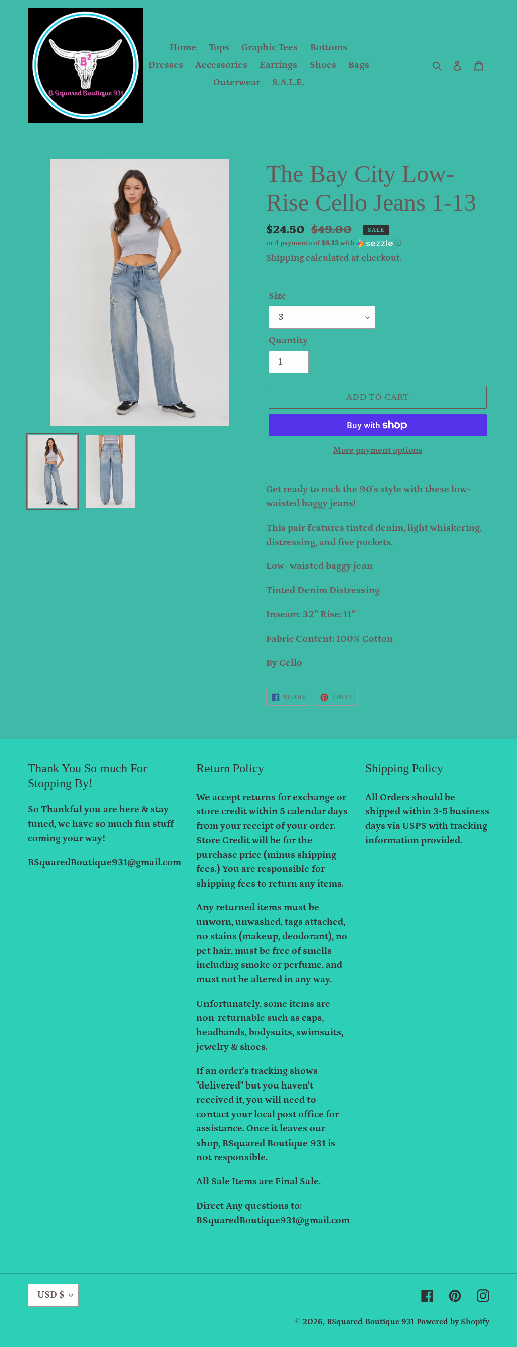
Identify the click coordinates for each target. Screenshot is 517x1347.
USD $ (50, 1294)
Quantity (288, 340)
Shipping (285, 258)
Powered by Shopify (453, 1321)
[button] (333, 243)
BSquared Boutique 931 (371, 1321)
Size (277, 296)
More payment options (378, 450)
